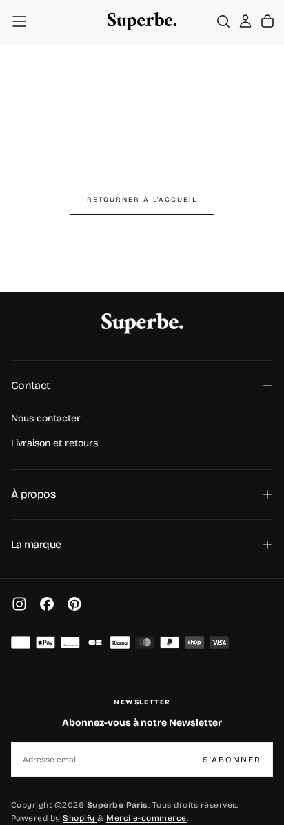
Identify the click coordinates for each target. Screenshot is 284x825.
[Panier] (267, 21)
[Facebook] (47, 604)
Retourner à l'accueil (142, 200)
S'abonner (232, 759)
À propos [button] (33, 494)
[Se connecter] (245, 21)
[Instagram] (19, 604)
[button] (19, 21)
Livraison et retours (54, 443)
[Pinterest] (74, 604)
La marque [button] (36, 544)
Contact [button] (30, 385)
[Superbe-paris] (142, 323)
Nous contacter (46, 418)
